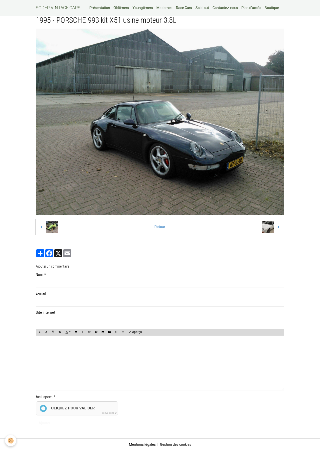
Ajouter (44, 423)
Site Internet (45, 312)
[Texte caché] (96, 332)
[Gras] (39, 332)
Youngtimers (142, 8)
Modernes (164, 8)
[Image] (102, 332)
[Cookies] (10, 440)
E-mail (41, 293)
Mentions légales (142, 444)
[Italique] (46, 332)
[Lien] (89, 332)
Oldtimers (121, 8)
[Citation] (75, 332)
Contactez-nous (225, 8)
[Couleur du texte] (67, 332)
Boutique (272, 8)
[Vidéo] (109, 332)
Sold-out (202, 8)
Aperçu (136, 332)
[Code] (116, 332)
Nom (39, 275)
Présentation (100, 8)
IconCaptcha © (109, 413)
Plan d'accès (251, 8)
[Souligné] (53, 332)
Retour (159, 227)
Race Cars (184, 8)
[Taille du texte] (59, 332)
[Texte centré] (82, 332)
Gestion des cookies (175, 444)
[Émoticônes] (123, 332)
